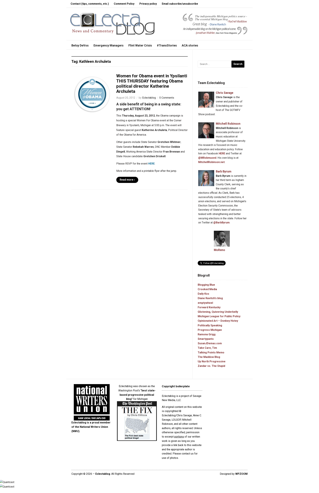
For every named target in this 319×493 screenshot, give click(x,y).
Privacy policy (148, 3)
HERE (151, 163)
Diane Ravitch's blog (210, 298)
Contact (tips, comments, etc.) (90, 3)
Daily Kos (203, 293)
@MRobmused (207, 157)
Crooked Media (207, 289)
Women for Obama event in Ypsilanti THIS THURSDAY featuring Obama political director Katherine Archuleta (151, 83)
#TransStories (167, 45)
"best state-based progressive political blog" (138, 395)
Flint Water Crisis (140, 45)
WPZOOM (241, 473)
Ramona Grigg (206, 334)
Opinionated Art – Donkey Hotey (218, 320)
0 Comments (166, 97)
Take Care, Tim (207, 347)
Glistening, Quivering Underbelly (218, 311)
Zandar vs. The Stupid (211, 366)
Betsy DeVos (80, 45)
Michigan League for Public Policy (219, 316)
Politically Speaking (210, 325)
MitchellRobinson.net (211, 162)
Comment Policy (124, 3)
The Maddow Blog (209, 357)
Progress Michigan (210, 329)
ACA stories (190, 45)
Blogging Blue (206, 284)
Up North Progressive (211, 361)
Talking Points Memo (211, 352)
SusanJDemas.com (210, 343)
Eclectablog (149, 97)
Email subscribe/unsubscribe (180, 3)
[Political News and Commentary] (112, 23)
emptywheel (205, 302)
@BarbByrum (221, 222)
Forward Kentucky (209, 307)
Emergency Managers (108, 45)
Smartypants (206, 338)
